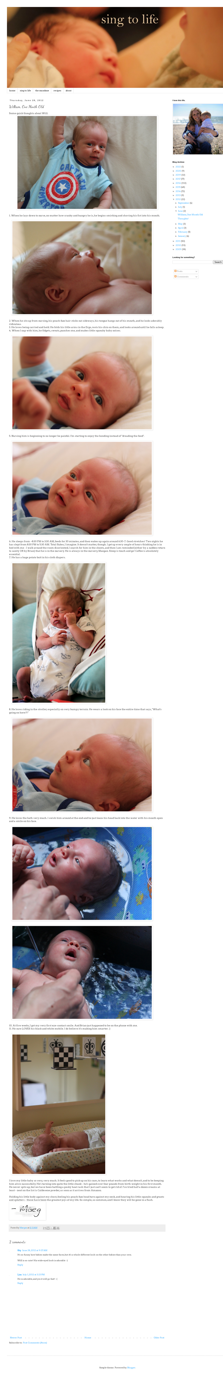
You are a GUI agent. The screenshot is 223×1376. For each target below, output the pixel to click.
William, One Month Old (190, 214)
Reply (20, 1264)
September (184, 203)
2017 (178, 179)
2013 (178, 195)
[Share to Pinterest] (58, 1228)
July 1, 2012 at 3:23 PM (34, 1274)
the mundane (42, 90)
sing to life (25, 90)
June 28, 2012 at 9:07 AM (34, 1250)
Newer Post (16, 1337)
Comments (182, 276)
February (183, 231)
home (12, 90)
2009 (179, 249)
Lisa (19, 1274)
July (180, 207)
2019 (178, 175)
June (180, 211)
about (68, 90)
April (181, 227)
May (180, 223)
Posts (179, 271)
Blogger (131, 1367)
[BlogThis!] (48, 1228)
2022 (178, 166)
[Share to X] (51, 1228)
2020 (179, 171)
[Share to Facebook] (54, 1228)
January (182, 236)
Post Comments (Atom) (35, 1342)
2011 (178, 241)
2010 (179, 245)
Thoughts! (183, 218)
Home (87, 1337)
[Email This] (45, 1228)
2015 (178, 187)
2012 (178, 199)
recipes (57, 90)
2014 (178, 191)
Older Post (159, 1337)
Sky (19, 1250)
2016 (178, 183)
